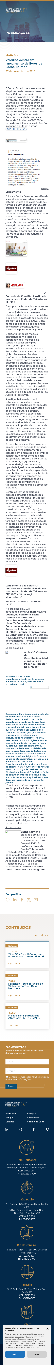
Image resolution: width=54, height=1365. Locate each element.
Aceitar (15, 1354)
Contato (9, 1121)
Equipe (9, 1117)
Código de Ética (35, 1121)
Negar (36, 1354)
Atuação (31, 1113)
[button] (47, 1329)
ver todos (40, 935)
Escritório (10, 1113)
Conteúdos (33, 1117)
